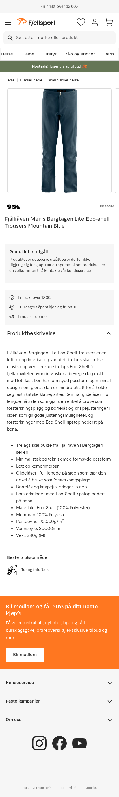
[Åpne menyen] (8, 22)
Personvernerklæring (37, 787)
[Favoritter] (80, 22)
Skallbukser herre (63, 80)
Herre (7, 54)
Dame (28, 54)
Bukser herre (31, 80)
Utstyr (50, 54)
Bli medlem (25, 654)
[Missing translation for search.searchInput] (10, 38)
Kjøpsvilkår (69, 787)
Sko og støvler (80, 54)
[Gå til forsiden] (36, 22)
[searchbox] (65, 38)
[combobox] (59, 37)
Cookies (91, 787)
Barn (109, 54)
